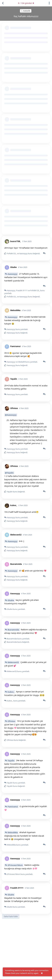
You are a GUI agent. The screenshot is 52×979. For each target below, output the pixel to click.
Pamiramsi (13, 806)
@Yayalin (9, 472)
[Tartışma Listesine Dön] (3, 3)
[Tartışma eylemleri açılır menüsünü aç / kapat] (49, 3)
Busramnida (13, 629)
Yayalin (11, 760)
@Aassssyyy (11, 415)
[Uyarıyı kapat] (41, 973)
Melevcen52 (13, 662)
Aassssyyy (12, 274)
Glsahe (11, 600)
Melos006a (13, 832)
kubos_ (11, 692)
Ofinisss (11, 721)
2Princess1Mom (15, 865)
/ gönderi (25, 3)
